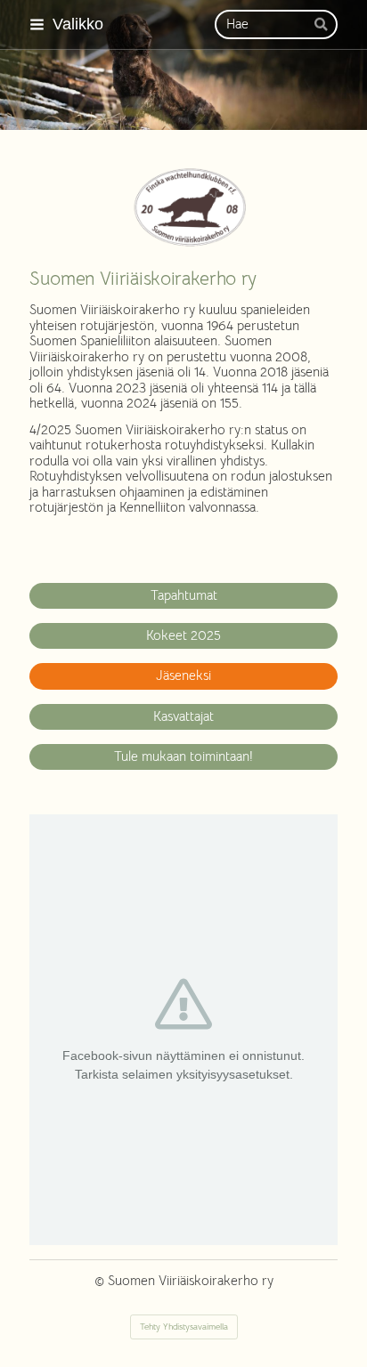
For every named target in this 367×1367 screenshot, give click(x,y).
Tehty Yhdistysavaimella (184, 1326)
